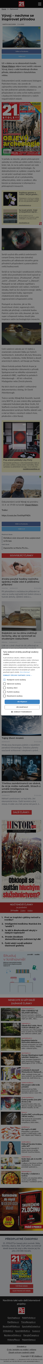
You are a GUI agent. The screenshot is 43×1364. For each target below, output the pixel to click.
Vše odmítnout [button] (22, 707)
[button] (21, 675)
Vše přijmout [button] (22, 702)
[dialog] (21, 682)
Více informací (25, 672)
